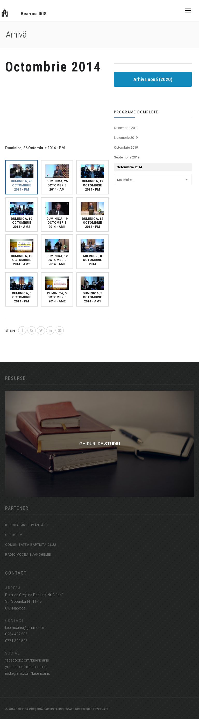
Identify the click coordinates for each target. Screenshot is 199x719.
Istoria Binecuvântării (26, 525)
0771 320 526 (16, 641)
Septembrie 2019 (126, 157)
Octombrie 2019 (126, 147)
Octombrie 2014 (129, 167)
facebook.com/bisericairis (27, 660)
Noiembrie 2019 (126, 138)
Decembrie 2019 (126, 128)
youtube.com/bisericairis (25, 667)
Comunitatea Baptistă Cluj (30, 545)
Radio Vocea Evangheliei (28, 554)
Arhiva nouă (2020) (153, 79)
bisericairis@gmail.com (24, 628)
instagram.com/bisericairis (27, 673)
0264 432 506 (16, 634)
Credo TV (13, 535)
